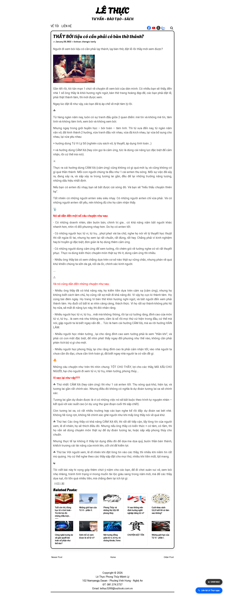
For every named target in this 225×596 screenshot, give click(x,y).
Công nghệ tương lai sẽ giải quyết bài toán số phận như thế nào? (64, 539)
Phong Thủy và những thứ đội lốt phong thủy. (111, 510)
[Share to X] (60, 483)
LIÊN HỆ (66, 26)
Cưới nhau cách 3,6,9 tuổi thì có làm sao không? (160, 510)
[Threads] (160, 28)
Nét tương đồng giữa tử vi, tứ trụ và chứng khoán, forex (112, 538)
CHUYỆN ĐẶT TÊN (135, 535)
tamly (93, 41)
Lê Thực (112, 10)
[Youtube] (155, 28)
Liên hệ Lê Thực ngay (210, 590)
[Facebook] (150, 28)
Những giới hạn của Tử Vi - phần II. (88, 509)
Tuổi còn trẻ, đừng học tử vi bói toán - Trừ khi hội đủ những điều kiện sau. (63, 512)
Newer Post (56, 557)
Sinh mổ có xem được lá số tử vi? (87, 536)
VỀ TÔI (55, 26)
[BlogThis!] (58, 483)
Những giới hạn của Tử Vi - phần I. (160, 536)
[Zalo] (164, 28)
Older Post (169, 557)
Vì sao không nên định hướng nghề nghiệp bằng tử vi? (135, 510)
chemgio (86, 41)
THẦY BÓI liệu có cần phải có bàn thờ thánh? (98, 36)
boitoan (77, 41)
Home (113, 557)
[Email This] (55, 483)
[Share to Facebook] (63, 483)
